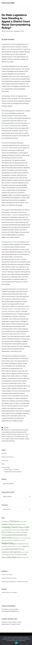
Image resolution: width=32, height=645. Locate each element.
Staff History (5, 460)
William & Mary (26, 557)
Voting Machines (18, 554)
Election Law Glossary (7, 457)
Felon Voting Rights (22, 532)
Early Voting (24, 530)
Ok (16, 642)
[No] (30, 640)
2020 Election (14, 521)
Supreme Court (15, 546)
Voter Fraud (10, 549)
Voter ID (17, 549)
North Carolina (11, 540)
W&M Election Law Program (9, 592)
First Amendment (7, 535)
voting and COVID (9, 554)
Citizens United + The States (11, 469)
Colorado (3, 529)
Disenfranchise (8, 529)
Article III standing (7, 118)
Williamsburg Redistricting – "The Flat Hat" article (15, 581)
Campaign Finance (10, 527)
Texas (20, 546)
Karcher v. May (5, 436)
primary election (22, 540)
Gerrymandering (6, 432)
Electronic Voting (13, 532)
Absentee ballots (23, 521)
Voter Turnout (24, 552)
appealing (6, 289)
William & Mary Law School (9, 578)
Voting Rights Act (13, 557)
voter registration (15, 552)
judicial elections (15, 538)
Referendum (16, 543)
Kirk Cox (12, 436)
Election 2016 (6, 532)
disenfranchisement (16, 529)
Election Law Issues (7, 574)
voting (3, 554)
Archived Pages (6, 467)
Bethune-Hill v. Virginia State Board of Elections (15, 430)
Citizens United (23, 527)
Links (3, 464)
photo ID (16, 540)
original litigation (25, 76)
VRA (21, 557)
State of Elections (8, 3)
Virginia (7, 438)
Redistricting (8, 543)
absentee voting (7, 524)
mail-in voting (22, 538)
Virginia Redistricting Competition (12, 471)
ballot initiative (23, 524)
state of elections (7, 546)
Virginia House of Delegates (17, 438)
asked (26, 98)
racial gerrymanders (20, 436)
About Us (4, 453)
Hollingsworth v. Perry (22, 434)
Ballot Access (16, 524)
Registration (21, 543)
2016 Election (5, 521)
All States (6, 427)
